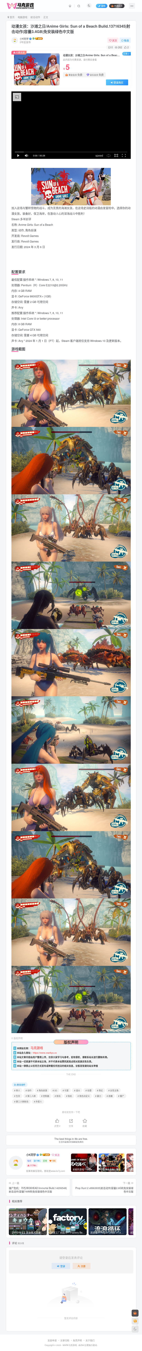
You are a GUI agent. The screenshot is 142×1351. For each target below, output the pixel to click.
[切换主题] (135, 1329)
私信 (126, 40)
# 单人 (17, 1090)
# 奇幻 (100, 1090)
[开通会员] (135, 1313)
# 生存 (17, 1095)
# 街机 (69, 1095)
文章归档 (64, 1340)
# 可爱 (66, 1090)
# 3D (55, 1090)
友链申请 (52, 1340)
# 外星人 (38, 1101)
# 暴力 (98, 1095)
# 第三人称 (31, 1095)
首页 (12, 17)
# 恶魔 (110, 1095)
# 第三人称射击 (21, 1101)
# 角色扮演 (42, 1090)
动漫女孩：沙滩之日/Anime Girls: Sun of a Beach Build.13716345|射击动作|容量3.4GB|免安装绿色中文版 (70, 28)
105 (54, 1160)
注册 (83, 1266)
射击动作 (35, 17)
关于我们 (90, 1340)
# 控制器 (45, 1095)
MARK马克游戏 (70, 1345)
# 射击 (58, 1095)
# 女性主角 (113, 1090)
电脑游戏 (22, 17)
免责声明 (77, 1340)
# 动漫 (88, 1090)
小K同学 (24, 38)
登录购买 (118, 82)
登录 (62, 1266)
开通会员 (118, 5)
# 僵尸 (121, 1095)
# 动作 (29, 1090)
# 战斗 (77, 1090)
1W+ (38, 1160)
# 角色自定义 (84, 1095)
